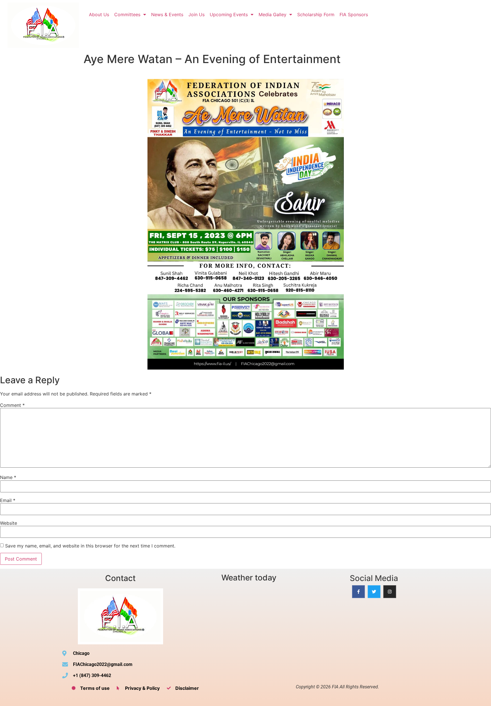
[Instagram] (389, 591)
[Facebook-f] (358, 591)
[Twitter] (374, 591)
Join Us (196, 14)
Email (7, 500)
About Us (99, 14)
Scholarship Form (315, 14)
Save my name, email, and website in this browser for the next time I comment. (90, 545)
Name (8, 477)
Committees (127, 14)
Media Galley (272, 14)
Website (8, 523)
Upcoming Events (229, 14)
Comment (12, 405)
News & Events (167, 14)
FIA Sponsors (354, 14)
